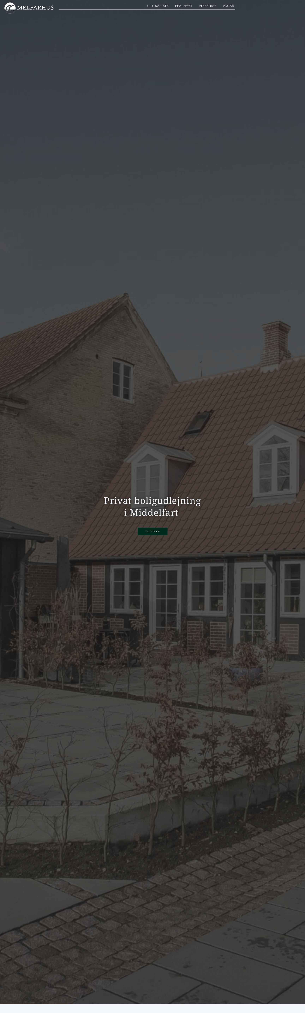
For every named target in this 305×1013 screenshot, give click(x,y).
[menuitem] (158, 6)
